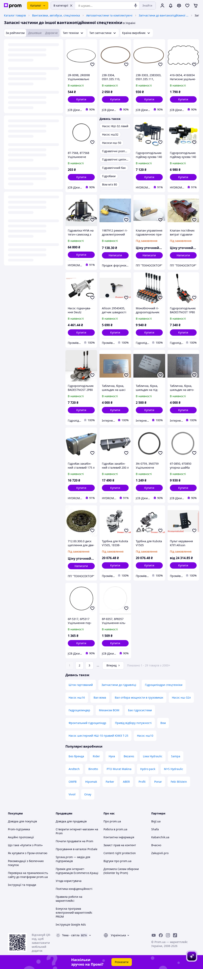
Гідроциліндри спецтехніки (163, 685)
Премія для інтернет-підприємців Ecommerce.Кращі (77, 871)
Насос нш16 (77, 697)
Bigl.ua (156, 821)
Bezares (129, 756)
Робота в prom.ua (115, 829)
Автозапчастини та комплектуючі (109, 15)
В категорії (61, 5)
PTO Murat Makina (119, 769)
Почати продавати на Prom (74, 841)
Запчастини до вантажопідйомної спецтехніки (163, 15)
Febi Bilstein (179, 781)
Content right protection (119, 853)
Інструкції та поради (22, 885)
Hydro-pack (147, 769)
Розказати (121, 962)
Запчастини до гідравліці (119, 685)
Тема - (70, 935)
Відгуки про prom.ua (117, 861)
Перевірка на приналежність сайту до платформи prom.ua (28, 875)
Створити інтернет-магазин (75, 829)
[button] (81, 99)
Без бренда (76, 756)
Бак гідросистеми (140, 710)
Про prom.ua (112, 821)
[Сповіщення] (170, 5)
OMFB (73, 781)
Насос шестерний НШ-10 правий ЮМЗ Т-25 (98, 735)
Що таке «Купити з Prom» (25, 845)
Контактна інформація (118, 837)
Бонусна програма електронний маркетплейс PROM (74, 912)
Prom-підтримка (19, 829)
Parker (110, 781)
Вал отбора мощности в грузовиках (139, 697)
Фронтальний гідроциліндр (87, 723)
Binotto (93, 769)
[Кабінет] (162, 5)
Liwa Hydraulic (152, 756)
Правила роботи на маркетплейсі (69, 899)
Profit (142, 781)
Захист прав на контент (119, 845)
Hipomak (91, 781)
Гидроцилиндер (79, 710)
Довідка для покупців (22, 821)
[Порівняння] (179, 5)
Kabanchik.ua (160, 837)
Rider (96, 756)
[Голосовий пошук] (135, 5)
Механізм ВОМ (109, 710)
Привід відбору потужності (133, 723)
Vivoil (72, 794)
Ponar (158, 781)
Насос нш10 (145, 735)
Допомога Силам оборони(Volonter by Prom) (121, 871)
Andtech (74, 769)
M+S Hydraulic (173, 769)
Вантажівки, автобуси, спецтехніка (56, 15)
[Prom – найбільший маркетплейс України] (12, 5)
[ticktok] (175, 935)
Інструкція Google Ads (71, 924)
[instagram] (168, 935)
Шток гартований (81, 685)
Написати (115, 255)
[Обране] (187, 5)
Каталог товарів (15, 15)
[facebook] (160, 935)
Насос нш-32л (181, 697)
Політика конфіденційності (74, 889)
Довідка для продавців (71, 821)
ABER (126, 781)
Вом (163, 723)
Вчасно (156, 845)
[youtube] (153, 935)
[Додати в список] (92, 64)
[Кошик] (195, 5)
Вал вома (100, 697)
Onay (87, 794)
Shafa (155, 829)
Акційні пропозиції (21, 837)
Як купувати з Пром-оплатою (27, 853)
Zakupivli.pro (160, 853)
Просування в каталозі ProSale (76, 849)
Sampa (175, 756)
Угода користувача (68, 881)
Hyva (112, 756)
